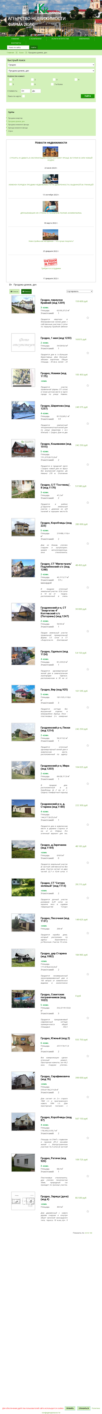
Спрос (10, 131)
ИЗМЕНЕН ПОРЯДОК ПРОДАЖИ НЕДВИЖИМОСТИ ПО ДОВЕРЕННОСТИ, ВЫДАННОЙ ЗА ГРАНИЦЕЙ (51, 184)
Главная (15, 38)
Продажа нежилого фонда (18, 124)
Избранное (84, 38)
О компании (35, 38)
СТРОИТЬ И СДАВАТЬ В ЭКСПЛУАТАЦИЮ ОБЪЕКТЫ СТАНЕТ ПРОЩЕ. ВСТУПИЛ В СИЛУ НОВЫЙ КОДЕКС (51, 159)
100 (90, 1233)
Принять (70, 1408)
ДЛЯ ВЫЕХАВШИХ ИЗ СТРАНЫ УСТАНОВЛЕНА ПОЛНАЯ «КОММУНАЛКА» (51, 213)
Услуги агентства (60, 38)
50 (88, 1233)
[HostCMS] (54, 5)
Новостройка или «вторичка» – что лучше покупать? (51, 241)
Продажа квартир (15, 118)
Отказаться (84, 1408)
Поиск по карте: (14, 96)
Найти (33, 47)
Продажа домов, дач (16, 121)
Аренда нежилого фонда (18, 128)
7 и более (58, 84)
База (21, 52)
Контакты (16, 43)
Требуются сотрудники (51, 268)
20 (86, 1233)
